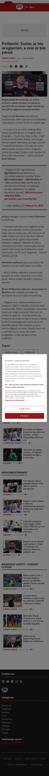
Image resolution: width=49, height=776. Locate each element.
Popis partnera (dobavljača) (14, 400)
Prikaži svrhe (24, 409)
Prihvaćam (24, 416)
